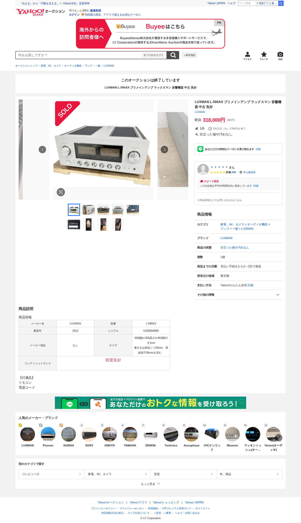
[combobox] (78, 55)
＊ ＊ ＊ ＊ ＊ (219, 167)
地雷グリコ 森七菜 (268, 3)
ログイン (74, 14)
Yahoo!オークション (111, 502)
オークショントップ (26, 65)
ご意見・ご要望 (162, 513)
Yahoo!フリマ (138, 502)
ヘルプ (231, 3)
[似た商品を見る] (61, 192)
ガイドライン (202, 508)
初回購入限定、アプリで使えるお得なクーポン (113, 14)
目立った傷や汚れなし (235, 247)
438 (234, 172)
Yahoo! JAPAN (216, 3)
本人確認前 (249, 172)
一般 (97, 65)
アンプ (88, 65)
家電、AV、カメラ (51, 65)
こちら (238, 200)
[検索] (281, 3)
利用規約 (153, 508)
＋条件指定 (189, 55)
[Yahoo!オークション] (41, 10)
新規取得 (95, 10)
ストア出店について (139, 513)
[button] (238, 294)
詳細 (258, 149)
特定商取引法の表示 (112, 513)
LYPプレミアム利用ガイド (176, 508)
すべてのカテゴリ (153, 55)
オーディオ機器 (72, 65)
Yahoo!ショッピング (166, 502)
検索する (173, 55)
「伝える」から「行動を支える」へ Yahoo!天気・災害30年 (54, 3)
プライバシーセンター (132, 508)
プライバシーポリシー (103, 508)
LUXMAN (109, 65)
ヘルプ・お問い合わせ (187, 513)
